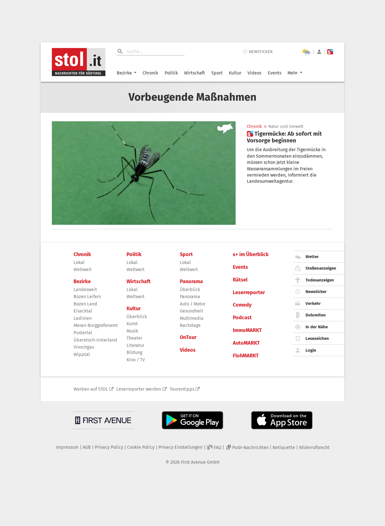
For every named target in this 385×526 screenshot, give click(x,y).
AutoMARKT (246, 343)
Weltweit (83, 269)
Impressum (67, 447)
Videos (254, 73)
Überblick (137, 316)
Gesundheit (191, 311)
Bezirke (124, 73)
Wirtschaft (194, 73)
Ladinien (83, 318)
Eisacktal (83, 311)
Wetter (312, 256)
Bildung (134, 352)
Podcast (242, 318)
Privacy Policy (109, 447)
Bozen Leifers (87, 296)
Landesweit (85, 289)
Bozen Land (85, 304)
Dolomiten (316, 315)
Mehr (292, 73)
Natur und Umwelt (285, 126)
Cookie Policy (140, 447)
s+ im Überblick (251, 255)
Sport (217, 73)
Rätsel (240, 280)
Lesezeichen (317, 338)
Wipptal (82, 354)
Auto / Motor (192, 304)
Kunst (132, 323)
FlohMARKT (246, 356)
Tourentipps (182, 389)
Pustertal (83, 332)
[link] (290, 137)
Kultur (235, 73)
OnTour (188, 337)
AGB (87, 447)
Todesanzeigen (320, 280)
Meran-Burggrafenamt (96, 325)
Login (311, 350)
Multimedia (191, 318)
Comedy (242, 305)
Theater (134, 338)
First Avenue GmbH (200, 462)
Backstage (190, 325)
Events (274, 73)
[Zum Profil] (319, 52)
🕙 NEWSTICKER (257, 51)
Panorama (191, 282)
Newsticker (316, 291)
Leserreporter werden (138, 389)
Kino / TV (136, 359)
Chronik (150, 73)
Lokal (79, 262)
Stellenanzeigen (321, 268)
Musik (132, 331)
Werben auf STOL (91, 389)
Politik (171, 73)
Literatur (135, 345)
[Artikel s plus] (144, 173)
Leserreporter (249, 293)
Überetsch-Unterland (95, 340)
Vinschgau (84, 347)
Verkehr (313, 303)
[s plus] (330, 52)
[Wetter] (306, 51)
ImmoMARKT (247, 330)
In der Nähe (317, 326)
